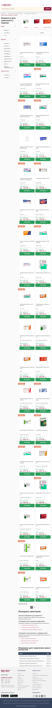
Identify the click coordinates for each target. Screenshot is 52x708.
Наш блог (34, 673)
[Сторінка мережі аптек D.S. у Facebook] (33, 696)
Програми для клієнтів (37, 678)
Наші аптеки (35, 677)
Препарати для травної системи (15, 13)
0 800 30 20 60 (6, 677)
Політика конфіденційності (23, 685)
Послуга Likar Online (37, 687)
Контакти (20, 684)
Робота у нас (20, 680)
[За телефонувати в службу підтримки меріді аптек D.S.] (43, 5)
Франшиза (20, 678)
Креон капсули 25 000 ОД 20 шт (28, 643)
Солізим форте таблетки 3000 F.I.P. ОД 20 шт (31, 629)
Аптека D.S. (3, 13)
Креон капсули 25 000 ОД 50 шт (28, 638)
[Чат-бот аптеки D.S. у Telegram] (42, 696)
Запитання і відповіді (37, 684)
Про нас (19, 673)
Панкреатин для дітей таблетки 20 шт (30, 627)
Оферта (19, 689)
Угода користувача (22, 687)
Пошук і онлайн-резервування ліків (40, 675)
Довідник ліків (35, 689)
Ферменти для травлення (30, 13)
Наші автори (20, 682)
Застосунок (34, 682)
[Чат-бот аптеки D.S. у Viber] (44, 696)
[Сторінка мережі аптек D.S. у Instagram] (36, 696)
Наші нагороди (21, 675)
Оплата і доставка (36, 685)
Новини (19, 677)
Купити (27, 64)
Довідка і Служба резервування (39, 680)
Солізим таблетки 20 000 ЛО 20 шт (29, 625)
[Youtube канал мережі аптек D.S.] (39, 696)
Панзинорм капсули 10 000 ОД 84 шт (30, 640)
